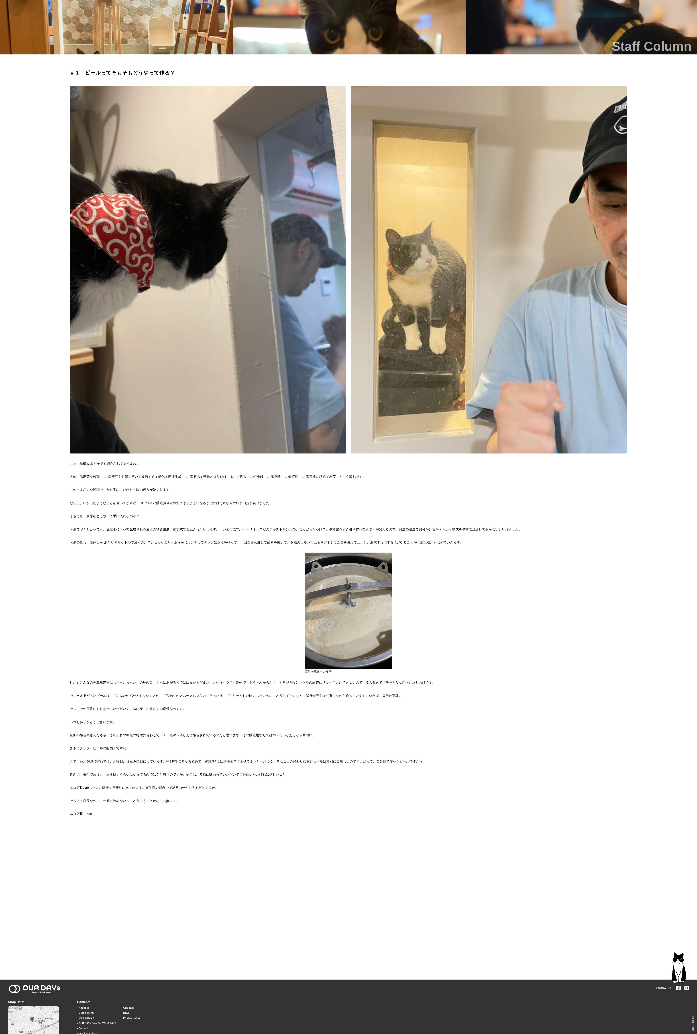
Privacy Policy (131, 1018)
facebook (678, 988)
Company (128, 1007)
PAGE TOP (692, 1023)
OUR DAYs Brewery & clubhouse (34, 989)
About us (84, 1007)
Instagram (686, 988)
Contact (83, 1028)
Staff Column (86, 1018)
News (126, 1012)
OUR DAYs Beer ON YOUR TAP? (97, 1023)
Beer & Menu (86, 1012)
